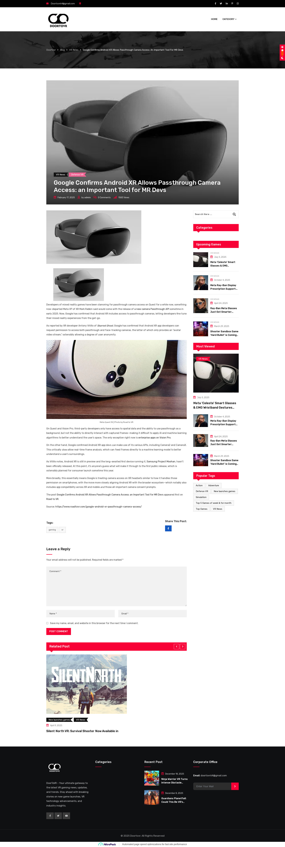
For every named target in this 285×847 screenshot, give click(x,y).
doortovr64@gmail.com (214, 775)
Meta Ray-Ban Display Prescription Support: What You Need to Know (224, 289)
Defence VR (202, 491)
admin (87, 197)
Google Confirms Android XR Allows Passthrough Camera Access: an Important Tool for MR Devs (110, 494)
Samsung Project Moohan (161, 461)
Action (199, 485)
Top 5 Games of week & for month (213, 503)
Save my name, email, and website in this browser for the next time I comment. (94, 623)
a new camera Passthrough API (151, 309)
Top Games (201, 509)
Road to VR (52, 499)
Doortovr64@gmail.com (63, 3)
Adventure (213, 485)
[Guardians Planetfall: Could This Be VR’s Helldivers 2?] (151, 797)
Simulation (201, 497)
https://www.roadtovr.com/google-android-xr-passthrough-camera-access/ (98, 506)
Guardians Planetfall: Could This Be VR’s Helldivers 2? (173, 802)
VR (62, 530)
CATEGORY (228, 19)
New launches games (224, 491)
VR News (214, 253)
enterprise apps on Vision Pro (154, 437)
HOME (214, 19)
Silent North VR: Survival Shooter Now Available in (82, 731)
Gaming (52, 530)
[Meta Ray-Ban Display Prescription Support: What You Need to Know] (200, 282)
